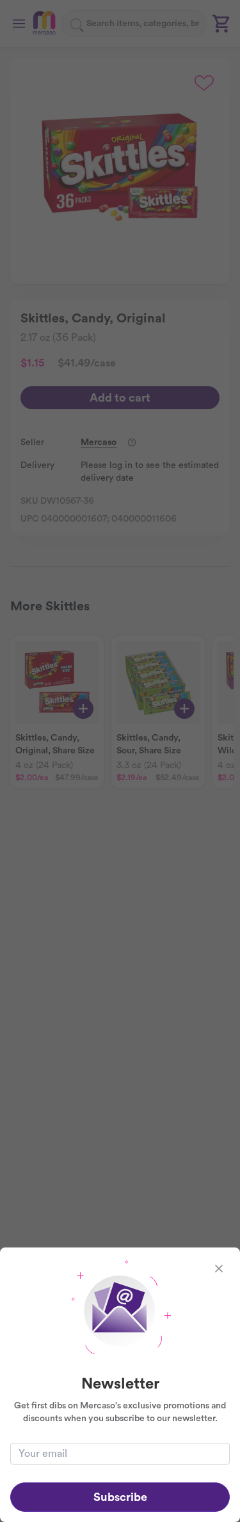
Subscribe (120, 1497)
